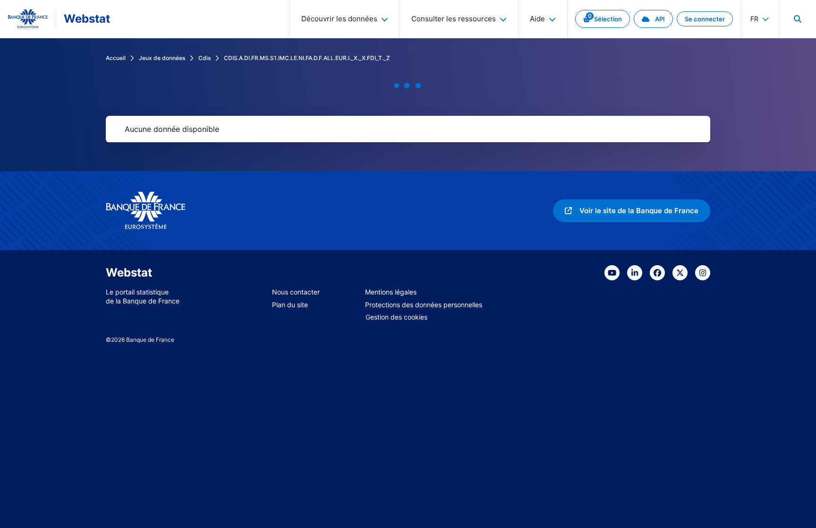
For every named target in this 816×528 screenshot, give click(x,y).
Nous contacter (296, 292)
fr (754, 19)
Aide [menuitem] (537, 18)
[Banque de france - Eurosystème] (28, 19)
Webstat (87, 19)
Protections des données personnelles (423, 305)
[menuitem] (797, 19)
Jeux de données (162, 57)
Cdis (204, 57)
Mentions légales (390, 292)
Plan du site (290, 305)
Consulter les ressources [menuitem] (453, 18)
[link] (602, 19)
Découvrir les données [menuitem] (339, 18)
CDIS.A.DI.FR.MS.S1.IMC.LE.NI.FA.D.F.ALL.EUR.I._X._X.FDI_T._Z (307, 57)
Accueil (116, 57)
